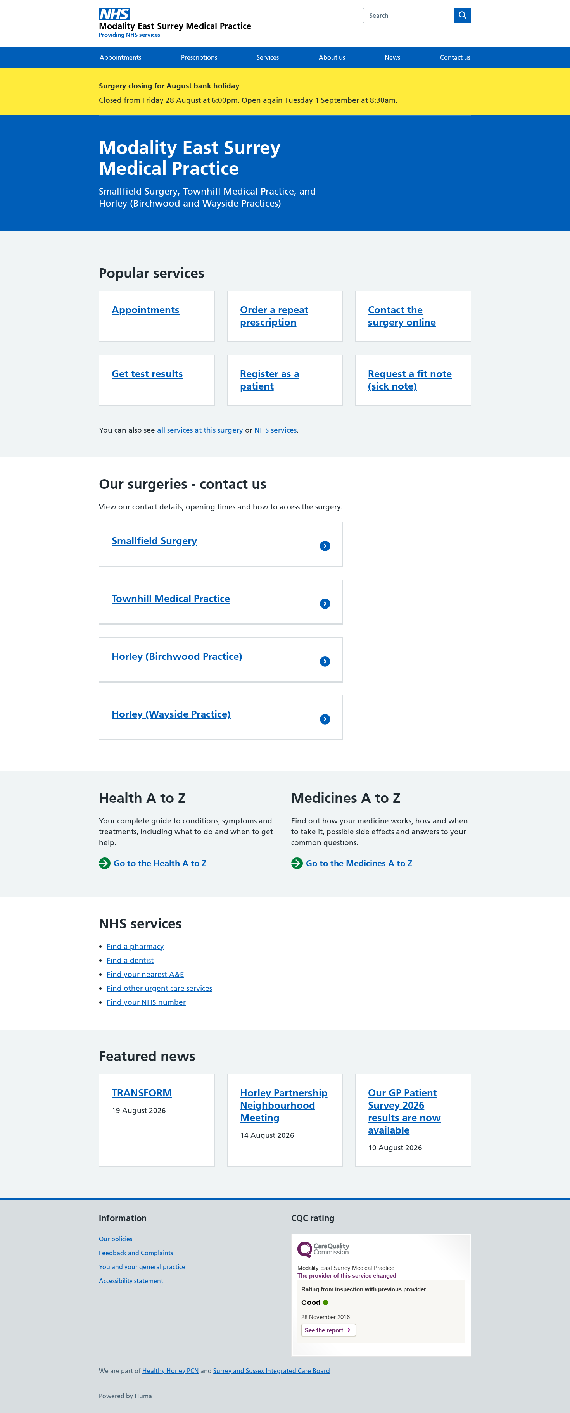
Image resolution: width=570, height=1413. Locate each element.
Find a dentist (130, 960)
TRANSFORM (142, 1093)
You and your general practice (142, 1267)
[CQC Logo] (323, 1250)
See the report (324, 1330)
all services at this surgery (200, 430)
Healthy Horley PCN (170, 1371)
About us (332, 57)
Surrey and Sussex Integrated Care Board (271, 1371)
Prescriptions (199, 57)
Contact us (455, 57)
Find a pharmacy (135, 946)
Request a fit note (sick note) (410, 379)
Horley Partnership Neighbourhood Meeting (284, 1105)
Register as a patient (269, 379)
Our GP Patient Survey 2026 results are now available (404, 1111)
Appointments (120, 57)
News (392, 57)
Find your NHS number (146, 1002)
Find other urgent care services (159, 988)
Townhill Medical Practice (171, 598)
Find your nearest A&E (145, 974)
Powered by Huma (125, 1396)
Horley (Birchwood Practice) (177, 656)
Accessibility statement (131, 1281)
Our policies (115, 1239)
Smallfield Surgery (154, 541)
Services (268, 57)
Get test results (147, 373)
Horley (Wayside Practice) (171, 714)
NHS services (275, 430)
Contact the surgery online (402, 316)
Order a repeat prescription (274, 316)
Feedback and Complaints (136, 1253)
